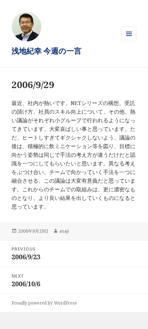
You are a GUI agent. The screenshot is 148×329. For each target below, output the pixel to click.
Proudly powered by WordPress (44, 303)
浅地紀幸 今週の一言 (46, 51)
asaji (64, 231)
